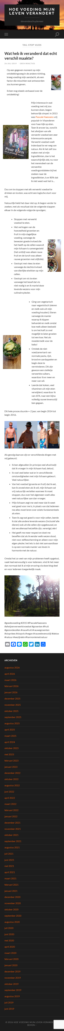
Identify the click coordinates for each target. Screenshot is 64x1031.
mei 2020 (9, 940)
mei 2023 (9, 754)
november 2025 (12, 704)
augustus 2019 (12, 996)
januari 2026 (10, 692)
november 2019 (12, 977)
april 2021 (9, 872)
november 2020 (12, 903)
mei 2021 (9, 865)
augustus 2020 (12, 921)
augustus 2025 (12, 723)
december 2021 (12, 822)
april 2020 (9, 946)
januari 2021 (10, 890)
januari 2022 (10, 816)
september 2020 (12, 915)
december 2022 (12, 772)
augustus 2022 (12, 785)
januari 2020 (10, 965)
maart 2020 (10, 952)
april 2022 (9, 797)
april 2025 (9, 729)
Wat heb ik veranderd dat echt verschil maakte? (30, 56)
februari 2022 (11, 810)
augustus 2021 (12, 847)
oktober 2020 (11, 909)
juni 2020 (9, 934)
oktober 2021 (11, 834)
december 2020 (12, 897)
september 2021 (12, 841)
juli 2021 (8, 853)
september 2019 (12, 990)
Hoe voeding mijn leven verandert (32, 11)
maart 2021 (10, 878)
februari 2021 (11, 884)
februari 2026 (11, 686)
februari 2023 (11, 760)
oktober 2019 (11, 983)
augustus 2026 (12, 667)
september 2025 (12, 717)
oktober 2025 (11, 711)
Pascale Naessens (45, 116)
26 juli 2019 (10, 63)
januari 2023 (10, 766)
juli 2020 (8, 928)
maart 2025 (10, 735)
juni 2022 (9, 791)
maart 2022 (10, 803)
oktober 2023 (11, 748)
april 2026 (9, 673)
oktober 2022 (11, 779)
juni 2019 (9, 1008)
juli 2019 (8, 1002)
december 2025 (12, 698)
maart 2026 (10, 680)
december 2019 (12, 971)
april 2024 (9, 742)
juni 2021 (9, 859)
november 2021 (12, 828)
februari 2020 (11, 959)
